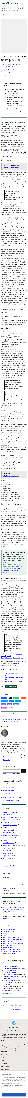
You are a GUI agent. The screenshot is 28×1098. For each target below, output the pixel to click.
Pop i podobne (7, 848)
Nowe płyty (6, 840)
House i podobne (8, 830)
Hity (4, 827)
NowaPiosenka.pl (10, 3)
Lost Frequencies (11, 686)
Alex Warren (7, 966)
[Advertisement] (14, 37)
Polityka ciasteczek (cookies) (11, 937)
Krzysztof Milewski (14, 64)
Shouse (13, 974)
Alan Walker (7, 968)
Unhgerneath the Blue (17, 976)
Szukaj (23, 771)
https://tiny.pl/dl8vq (7, 156)
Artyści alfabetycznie (9, 929)
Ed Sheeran (7, 970)
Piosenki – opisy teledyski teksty (12, 845)
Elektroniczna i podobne (10, 820)
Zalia (19, 990)
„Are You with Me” (8, 262)
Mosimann (7, 976)
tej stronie (19, 140)
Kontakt (5, 933)
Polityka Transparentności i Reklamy (13, 943)
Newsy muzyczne (8, 838)
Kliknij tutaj (20, 146)
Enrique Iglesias (8, 982)
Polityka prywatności (9, 941)
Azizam (14, 970)
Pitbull (16, 982)
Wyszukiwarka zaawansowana (12, 773)
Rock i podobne (7, 858)
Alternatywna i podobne (10, 812)
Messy (14, 972)
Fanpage (17, 1009)
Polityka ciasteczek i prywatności (12, 939)
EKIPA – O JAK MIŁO (9, 889)
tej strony (20, 324)
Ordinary (15, 966)
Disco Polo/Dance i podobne (16, 70)
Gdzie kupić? (6, 822)
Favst (10, 990)
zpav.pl (9, 993)
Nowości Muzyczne (7, 72)
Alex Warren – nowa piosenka (11, 800)
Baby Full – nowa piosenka (11, 476)
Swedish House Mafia (10, 980)
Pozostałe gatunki (8, 850)
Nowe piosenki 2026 (9, 866)
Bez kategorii (6, 814)
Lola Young (7, 972)
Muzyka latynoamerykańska (11, 835)
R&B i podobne (7, 853)
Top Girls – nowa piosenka (11, 167)
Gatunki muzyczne (8, 931)
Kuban (6, 990)
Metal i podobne (7, 832)
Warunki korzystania (9, 947)
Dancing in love (20, 968)
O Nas (4, 935)
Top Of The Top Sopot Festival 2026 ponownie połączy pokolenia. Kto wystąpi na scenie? (13, 909)
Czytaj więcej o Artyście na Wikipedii (12, 658)
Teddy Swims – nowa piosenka (12, 797)
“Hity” (23, 893)
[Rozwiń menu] (3, 15)
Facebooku (6, 760)
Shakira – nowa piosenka (10, 787)
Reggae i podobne (8, 856)
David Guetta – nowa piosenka (12, 794)
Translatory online (8, 945)
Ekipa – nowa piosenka (9, 790)
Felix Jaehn (7, 974)
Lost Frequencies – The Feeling (13, 681)
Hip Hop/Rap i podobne (10, 825)
